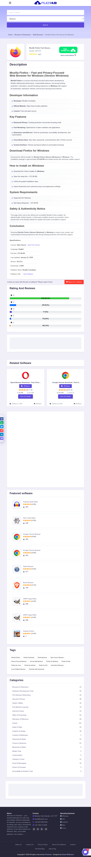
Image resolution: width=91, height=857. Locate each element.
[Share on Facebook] (1, 418)
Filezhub (48, 854)
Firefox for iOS (43, 665)
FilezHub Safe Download (36, 669)
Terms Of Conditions (59, 844)
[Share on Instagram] (1, 430)
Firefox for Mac (66, 661)
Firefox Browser (42, 657)
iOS (63, 819)
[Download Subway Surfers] (17, 633)
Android (65, 822)
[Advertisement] (45, 342)
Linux (64, 828)
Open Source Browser (57, 657)
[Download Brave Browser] (17, 585)
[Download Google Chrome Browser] (17, 536)
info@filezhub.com (41, 819)
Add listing (52, 849)
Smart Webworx (68, 854)
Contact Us (30, 844)
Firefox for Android (29, 665)
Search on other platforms (67, 55)
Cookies (73, 844)
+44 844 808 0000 (41, 822)
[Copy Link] (1, 438)
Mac (63, 825)
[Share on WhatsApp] (1, 422)
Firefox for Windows (52, 661)
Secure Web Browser (36, 661)
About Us (18, 844)
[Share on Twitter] (1, 426)
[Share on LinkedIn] (1, 434)
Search (45, 25)
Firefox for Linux (16, 665)
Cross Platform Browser (18, 669)
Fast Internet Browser (57, 665)
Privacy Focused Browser (19, 661)
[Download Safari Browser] (17, 569)
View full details (25, 396)
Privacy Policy (43, 844)
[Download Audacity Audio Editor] (17, 504)
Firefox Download (29, 657)
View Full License (34, 245)
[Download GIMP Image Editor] (17, 601)
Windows (65, 816)
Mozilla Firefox (15, 657)
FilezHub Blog (40, 849)
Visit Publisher (28, 274)
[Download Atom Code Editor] (17, 520)
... (23, 834)
